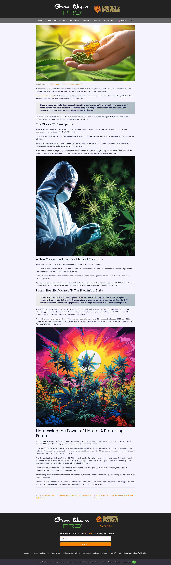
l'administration (55, 84)
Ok (134, 562)
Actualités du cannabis (74, 84)
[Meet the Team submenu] (65, 20)
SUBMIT (85, 544)
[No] (169, 562)
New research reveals (45, 96)
